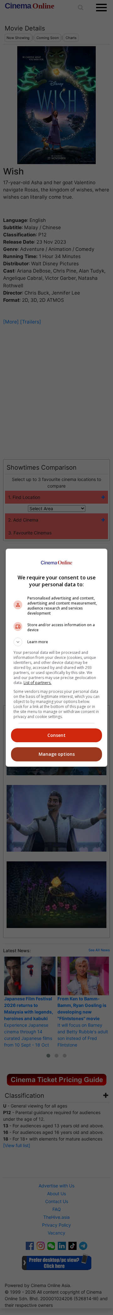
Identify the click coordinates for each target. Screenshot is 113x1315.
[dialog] (56, 658)
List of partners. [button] (37, 682)
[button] (56, 642)
